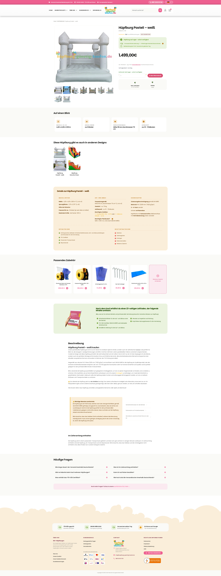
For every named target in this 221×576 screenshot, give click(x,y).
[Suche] (160, 10)
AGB (145, 549)
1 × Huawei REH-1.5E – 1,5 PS (103, 214)
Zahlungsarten (87, 544)
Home (50, 10)
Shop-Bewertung (145, 34)
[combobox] (144, 10)
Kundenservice (84, 10)
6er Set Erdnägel (120, 284)
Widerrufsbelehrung (149, 546)
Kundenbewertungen (58, 561)
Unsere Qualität (57, 556)
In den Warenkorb (155, 75)
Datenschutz (147, 541)
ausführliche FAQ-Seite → (122, 486)
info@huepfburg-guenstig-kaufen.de (125, 555)
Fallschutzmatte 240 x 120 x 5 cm (138, 284)
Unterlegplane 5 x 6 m (101, 284)
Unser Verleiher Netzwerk (59, 559)
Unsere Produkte (60, 10)
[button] (163, 43)
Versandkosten (136, 64)
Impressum (147, 544)
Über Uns (72, 10)
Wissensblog (97, 10)
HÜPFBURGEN (60, 21)
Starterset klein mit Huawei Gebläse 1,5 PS (63, 284)
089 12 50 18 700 (119, 558)
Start (55, 21)
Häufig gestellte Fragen (89, 541)
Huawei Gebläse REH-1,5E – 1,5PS (82, 284)
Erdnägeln (119, 373)
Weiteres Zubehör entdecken (158, 280)
